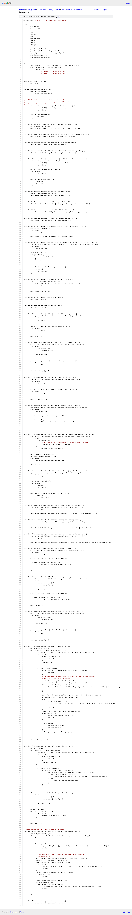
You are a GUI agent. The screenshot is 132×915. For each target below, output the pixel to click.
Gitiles (12, 912)
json (128, 912)
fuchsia (22, 9)
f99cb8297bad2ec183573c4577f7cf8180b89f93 (80, 9)
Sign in (128, 3)
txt (124, 912)
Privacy (17, 912)
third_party (31, 9)
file (58, 17)
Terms (22, 912)
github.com (42, 9)
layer (105, 9)
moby (51, 9)
